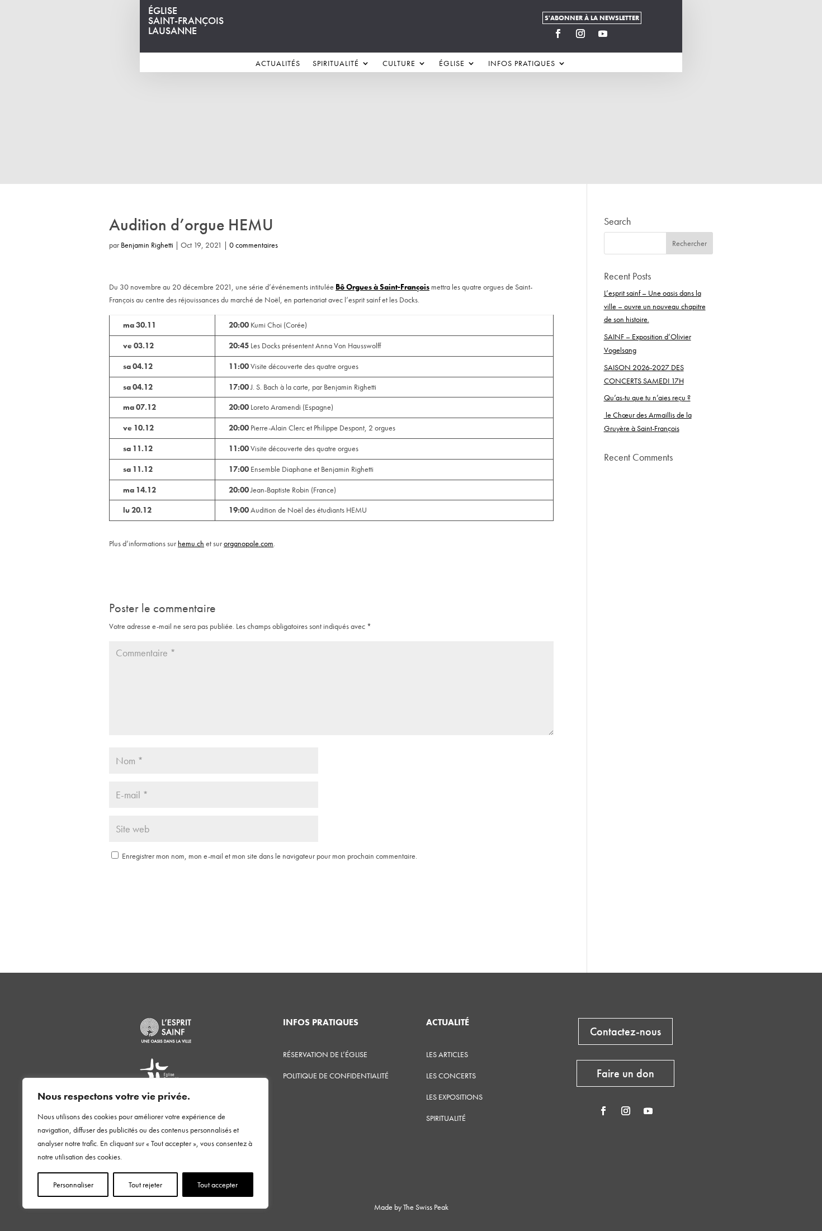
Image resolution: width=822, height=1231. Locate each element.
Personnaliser (73, 1185)
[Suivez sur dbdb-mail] (625, 33)
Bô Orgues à (357, 287)
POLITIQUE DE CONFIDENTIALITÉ (336, 1076)
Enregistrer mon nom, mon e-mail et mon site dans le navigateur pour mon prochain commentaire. (269, 856)
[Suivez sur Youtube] (603, 33)
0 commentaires (253, 245)
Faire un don (625, 1073)
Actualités (278, 63)
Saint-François (404, 287)
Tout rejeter (145, 1185)
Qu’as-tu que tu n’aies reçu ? (647, 397)
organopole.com (248, 543)
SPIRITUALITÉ (446, 1118)
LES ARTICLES (447, 1054)
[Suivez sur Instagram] (580, 33)
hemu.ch (191, 543)
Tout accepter (217, 1185)
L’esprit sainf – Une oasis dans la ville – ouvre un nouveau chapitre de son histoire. (655, 306)
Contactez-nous (625, 1031)
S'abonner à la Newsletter (592, 17)
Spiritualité (336, 63)
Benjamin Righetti (147, 245)
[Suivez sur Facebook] (558, 33)
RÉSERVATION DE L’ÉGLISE (325, 1054)
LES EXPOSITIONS (454, 1097)
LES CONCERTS (451, 1076)
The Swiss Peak (425, 1207)
